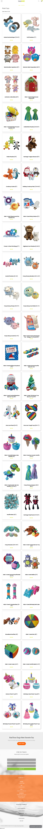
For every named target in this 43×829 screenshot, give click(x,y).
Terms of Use (16, 825)
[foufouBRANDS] (21, 1)
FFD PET (21, 821)
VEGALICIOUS (21, 811)
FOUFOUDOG (21, 818)
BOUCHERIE (21, 813)
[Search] (39, 1)
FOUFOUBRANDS (21, 808)
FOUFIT (21, 816)
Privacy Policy (21, 825)
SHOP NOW (21, 743)
